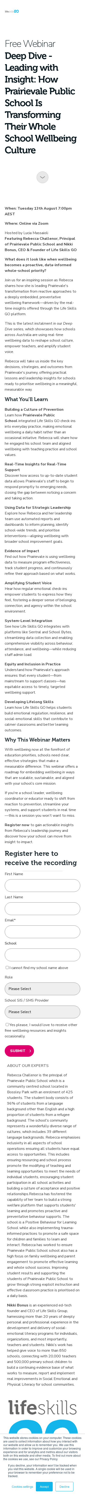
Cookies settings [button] (22, 1486)
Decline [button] (64, 1486)
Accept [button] (44, 1486)
